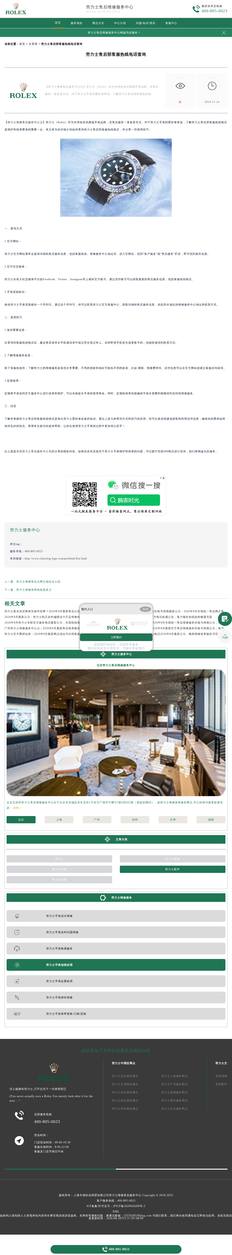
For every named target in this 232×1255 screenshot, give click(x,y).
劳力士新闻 (59, 879)
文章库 (33, 44)
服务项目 (76, 23)
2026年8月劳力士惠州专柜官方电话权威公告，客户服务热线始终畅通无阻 (164, 617)
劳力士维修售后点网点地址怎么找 (38, 581)
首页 (58, 22)
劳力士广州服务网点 (174, 1084)
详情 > (17, 807)
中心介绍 (120, 23)
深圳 (135, 819)
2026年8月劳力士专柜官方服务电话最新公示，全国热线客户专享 (47, 622)
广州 (97, 819)
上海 (59, 819)
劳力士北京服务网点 (125, 1076)
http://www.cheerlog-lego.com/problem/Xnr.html (56, 558)
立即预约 (116, 637)
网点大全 (98, 23)
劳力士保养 (59, 869)
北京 (21, 819)
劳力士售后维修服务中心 (109, 7)
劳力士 (59, 858)
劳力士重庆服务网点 (174, 1100)
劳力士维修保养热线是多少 (34, 589)
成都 (211, 819)
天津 (173, 819)
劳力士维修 (172, 858)
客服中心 (171, 23)
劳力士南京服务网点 (125, 1100)
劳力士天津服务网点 (125, 1084)
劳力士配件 (172, 869)
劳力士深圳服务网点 (125, 1092)
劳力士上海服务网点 (174, 1076)
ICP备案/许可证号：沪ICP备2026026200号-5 (116, 1206)
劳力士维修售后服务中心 (125, 1195)
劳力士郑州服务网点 (125, 1108)
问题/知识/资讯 (145, 23)
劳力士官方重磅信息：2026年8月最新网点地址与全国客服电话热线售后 (51, 634)
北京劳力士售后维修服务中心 (116, 665)
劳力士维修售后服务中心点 (25, 122)
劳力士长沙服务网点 (174, 1108)
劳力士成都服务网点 (174, 1092)
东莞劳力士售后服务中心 (32, 451)
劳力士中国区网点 (123, 1063)
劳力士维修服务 (121, 897)
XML (116, 1211)
